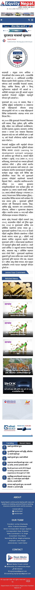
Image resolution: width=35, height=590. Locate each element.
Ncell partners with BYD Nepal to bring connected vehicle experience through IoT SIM (19, 470)
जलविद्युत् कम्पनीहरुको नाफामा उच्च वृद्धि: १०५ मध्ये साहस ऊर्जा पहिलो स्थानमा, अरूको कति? (18, 479)
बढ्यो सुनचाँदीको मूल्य (14, 446)
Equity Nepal (28, 580)
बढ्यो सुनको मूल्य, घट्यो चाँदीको (17, 457)
